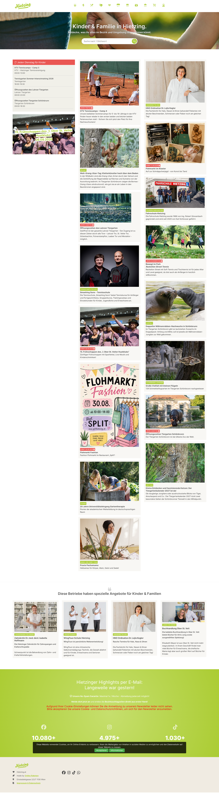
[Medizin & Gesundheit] (112, 5)
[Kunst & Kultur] (103, 5)
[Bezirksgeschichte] (148, 5)
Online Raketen (32, 776)
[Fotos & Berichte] (139, 5)
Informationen (117, 750)
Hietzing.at (23, 6)
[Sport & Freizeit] (86, 5)
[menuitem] (122, 5)
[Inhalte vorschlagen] (166, 5)
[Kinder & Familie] (78, 5)
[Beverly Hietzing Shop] (157, 5)
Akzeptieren (101, 750)
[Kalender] (130, 5)
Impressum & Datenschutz (28, 783)
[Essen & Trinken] (94, 5)
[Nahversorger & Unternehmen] (121, 5)
